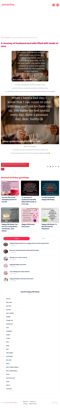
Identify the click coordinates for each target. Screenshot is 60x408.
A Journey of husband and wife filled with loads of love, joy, (29, 200)
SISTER (8, 299)
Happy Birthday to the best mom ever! (21, 279)
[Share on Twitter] (50, 166)
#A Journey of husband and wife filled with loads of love (14, 164)
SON (7, 327)
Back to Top (54, 402)
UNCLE (8, 385)
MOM (7, 345)
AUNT (7, 381)
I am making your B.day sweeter (20, 271)
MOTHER (8, 306)
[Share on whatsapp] (55, 166)
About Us (25, 401)
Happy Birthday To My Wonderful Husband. (49, 226)
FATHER (8, 309)
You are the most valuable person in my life (9, 199)
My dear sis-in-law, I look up (18, 257)
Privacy (25, 404)
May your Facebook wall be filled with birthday (24, 250)
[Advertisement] (30, 25)
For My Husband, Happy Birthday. (48, 198)
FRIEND (8, 317)
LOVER (8, 338)
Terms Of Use (33, 404)
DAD (7, 349)
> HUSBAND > (7, 37)
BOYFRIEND (9, 356)
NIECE (8, 363)
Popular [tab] (17, 238)
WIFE (7, 342)
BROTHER (9, 302)
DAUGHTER (9, 324)
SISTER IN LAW (10, 378)
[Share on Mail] (58, 166)
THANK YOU (9, 320)
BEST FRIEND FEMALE (12, 367)
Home (2, 37)
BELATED (8, 360)
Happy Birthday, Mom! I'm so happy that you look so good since (29, 243)
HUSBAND (9, 331)
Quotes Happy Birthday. (11, 402)
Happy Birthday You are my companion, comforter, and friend (10, 227)
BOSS (7, 374)
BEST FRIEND (10, 313)
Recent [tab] (43, 238)
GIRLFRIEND (9, 353)
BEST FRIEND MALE (11, 371)
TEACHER (9, 389)
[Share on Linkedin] (53, 166)
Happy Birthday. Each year (28, 225)
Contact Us (33, 401)
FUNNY (8, 335)
